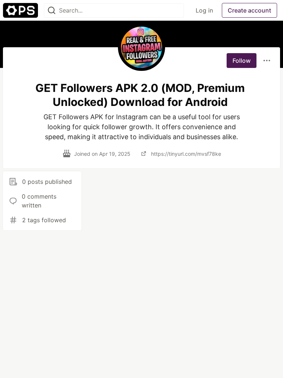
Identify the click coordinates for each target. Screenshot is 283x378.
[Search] (51, 10)
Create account (249, 10)
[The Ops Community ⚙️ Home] (20, 10)
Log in (204, 10)
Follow (242, 60)
